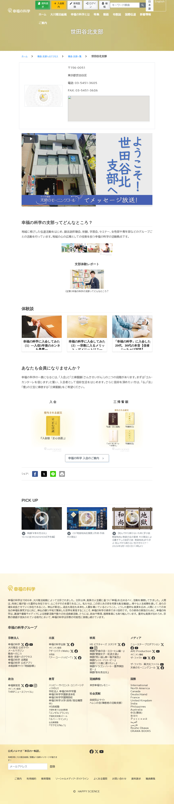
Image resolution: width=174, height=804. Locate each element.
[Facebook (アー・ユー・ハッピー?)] (79, 657)
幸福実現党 (14, 685)
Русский (138, 719)
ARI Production (140, 651)
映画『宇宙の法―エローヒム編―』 (107, 651)
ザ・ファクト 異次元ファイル (144, 664)
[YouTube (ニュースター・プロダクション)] (136, 647)
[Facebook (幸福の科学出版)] (72, 644)
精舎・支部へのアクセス (20, 657)
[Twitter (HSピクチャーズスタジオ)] (119, 644)
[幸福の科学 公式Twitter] (96, 751)
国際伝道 (130, 14)
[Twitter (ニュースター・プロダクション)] (162, 644)
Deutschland (138, 694)
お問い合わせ (119, 779)
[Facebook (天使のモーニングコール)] (162, 667)
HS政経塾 (54, 706)
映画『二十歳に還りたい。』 (103, 663)
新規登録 (74, 5)
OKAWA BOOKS (140, 731)
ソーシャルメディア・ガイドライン (72, 779)
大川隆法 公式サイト (18, 647)
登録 (52, 766)
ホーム (42, 14)
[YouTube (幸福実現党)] (31, 685)
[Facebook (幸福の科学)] (27, 644)
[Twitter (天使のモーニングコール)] (158, 667)
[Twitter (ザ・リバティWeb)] (72, 651)
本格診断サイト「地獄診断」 (22, 666)
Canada (135, 691)
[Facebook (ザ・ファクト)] (153, 657)
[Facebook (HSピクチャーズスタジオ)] (123, 644)
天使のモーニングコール (142, 667)
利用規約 (31, 779)
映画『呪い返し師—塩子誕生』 (105, 657)
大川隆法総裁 (58, 14)
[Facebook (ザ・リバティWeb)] (76, 651)
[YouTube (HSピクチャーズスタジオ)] (91, 647)
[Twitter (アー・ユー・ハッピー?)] (75, 657)
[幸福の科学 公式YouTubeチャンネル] (101, 751)
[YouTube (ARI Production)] (158, 651)
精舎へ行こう (15, 654)
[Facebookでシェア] (35, 474)
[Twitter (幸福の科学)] (22, 644)
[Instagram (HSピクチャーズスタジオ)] (95, 647)
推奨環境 (46, 779)
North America (140, 688)
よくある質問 (100, 779)
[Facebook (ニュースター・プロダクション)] (132, 647)
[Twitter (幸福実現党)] (22, 685)
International (139, 685)
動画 (106, 14)
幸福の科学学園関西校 (61, 697)
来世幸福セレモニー (100, 685)
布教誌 (117, 14)
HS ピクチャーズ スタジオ (103, 644)
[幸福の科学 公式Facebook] (92, 751)
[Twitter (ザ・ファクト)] (149, 657)
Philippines (138, 706)
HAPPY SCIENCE (89, 791)
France (135, 697)
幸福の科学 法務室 (18, 660)
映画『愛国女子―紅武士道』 (104, 654)
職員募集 (150, 779)
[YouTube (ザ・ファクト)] (144, 657)
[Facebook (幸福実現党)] (27, 685)
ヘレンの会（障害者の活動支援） (106, 703)
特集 (96, 14)
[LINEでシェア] (53, 474)
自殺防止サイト (97, 700)
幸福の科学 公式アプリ (20, 663)
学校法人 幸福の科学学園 (62, 691)
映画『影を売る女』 (99, 672)
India (133, 703)
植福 (104, 5)
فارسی (134, 725)
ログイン (90, 5)
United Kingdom (141, 700)
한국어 (134, 716)
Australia (136, 710)
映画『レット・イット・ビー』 (103, 660)
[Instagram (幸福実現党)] (35, 685)
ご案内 (43, 23)
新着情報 (145, 14)
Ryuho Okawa (139, 728)
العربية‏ (133, 722)
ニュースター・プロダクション (145, 644)
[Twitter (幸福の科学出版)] (68, 644)
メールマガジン (16, 650)
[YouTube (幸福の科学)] (31, 644)
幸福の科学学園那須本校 (62, 694)
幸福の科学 (14, 644)
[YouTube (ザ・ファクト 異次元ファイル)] (162, 664)
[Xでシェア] (44, 474)
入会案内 (59, 5)
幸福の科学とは (80, 14)
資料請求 (43, 5)
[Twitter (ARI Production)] (153, 651)
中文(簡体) (136, 713)
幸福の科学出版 (57, 644)
